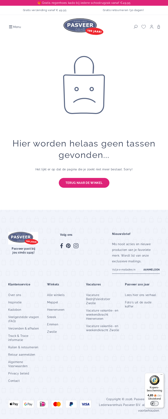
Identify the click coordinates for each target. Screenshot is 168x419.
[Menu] (161, 375)
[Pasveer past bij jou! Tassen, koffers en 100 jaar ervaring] (84, 27)
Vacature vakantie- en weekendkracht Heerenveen (102, 314)
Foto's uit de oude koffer (138, 304)
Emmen (52, 324)
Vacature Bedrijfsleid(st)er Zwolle (98, 299)
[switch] (154, 403)
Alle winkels (56, 295)
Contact (14, 380)
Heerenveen (56, 309)
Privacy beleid (18, 373)
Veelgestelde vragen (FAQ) (23, 319)
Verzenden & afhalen (23, 328)
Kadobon (14, 309)
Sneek (51, 317)
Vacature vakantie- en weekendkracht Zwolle (102, 328)
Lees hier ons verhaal (140, 295)
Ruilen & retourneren (23, 347)
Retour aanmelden (21, 354)
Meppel (52, 302)
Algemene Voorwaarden (18, 364)
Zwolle (52, 331)
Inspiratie (15, 302)
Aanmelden (151, 269)
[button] (14, 26)
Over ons (14, 295)
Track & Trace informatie (18, 338)
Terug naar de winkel (84, 182)
